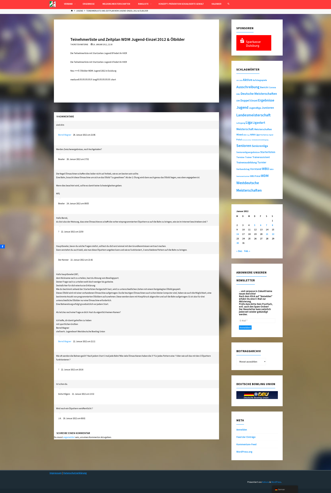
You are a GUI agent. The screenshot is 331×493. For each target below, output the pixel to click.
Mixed (239, 134)
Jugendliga (255, 107)
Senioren (243, 145)
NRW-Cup (246, 135)
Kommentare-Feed (246, 444)
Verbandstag (243, 169)
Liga (249, 122)
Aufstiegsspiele (260, 80)
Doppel (245, 100)
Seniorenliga (260, 146)
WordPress (276, 482)
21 (267, 234)
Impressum (56, 473)
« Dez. (239, 251)
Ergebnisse (266, 100)
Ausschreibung (247, 87)
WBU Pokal (255, 176)
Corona (272, 87)
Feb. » (247, 251)
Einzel (254, 100)
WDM (265, 175)
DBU (238, 94)
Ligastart (259, 122)
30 (237, 243)
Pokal (239, 139)
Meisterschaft (245, 129)
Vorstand (255, 169)
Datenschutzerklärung (75, 473)
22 (273, 234)
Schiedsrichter (246, 140)
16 (237, 234)
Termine (240, 157)
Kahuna (265, 482)
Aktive (247, 80)
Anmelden (241, 429)
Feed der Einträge (245, 437)
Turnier (261, 162)
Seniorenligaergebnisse (248, 152)
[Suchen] (228, 4)
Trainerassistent (261, 157)
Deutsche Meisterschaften (259, 94)
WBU (265, 168)
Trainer (248, 157)
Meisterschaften (263, 129)
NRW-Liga (255, 134)
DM (238, 100)
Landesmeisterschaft (253, 115)
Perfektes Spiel (266, 135)
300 (237, 80)
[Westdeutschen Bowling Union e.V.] (53, 3)
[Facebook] (2, 246)
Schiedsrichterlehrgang (260, 140)
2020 (240, 80)
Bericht (264, 87)
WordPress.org (244, 451)
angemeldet (69, 437)
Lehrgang (240, 123)
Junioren (268, 108)
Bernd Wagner (64, 134)
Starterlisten (267, 152)
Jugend (79, 11)
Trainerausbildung (246, 162)
